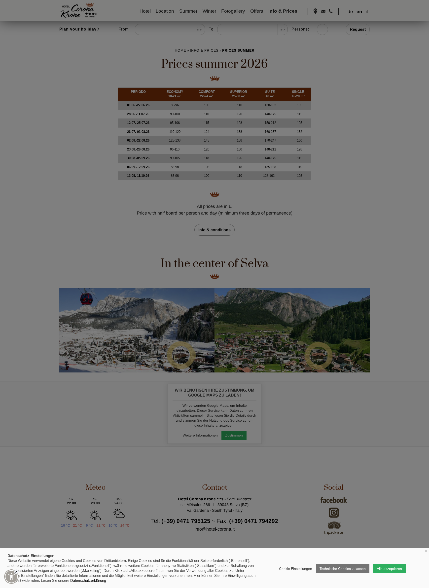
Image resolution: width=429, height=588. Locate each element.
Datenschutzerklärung (88, 580)
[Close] (16, 571)
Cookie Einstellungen (295, 569)
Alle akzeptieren (389, 569)
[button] (11, 576)
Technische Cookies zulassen (343, 569)
